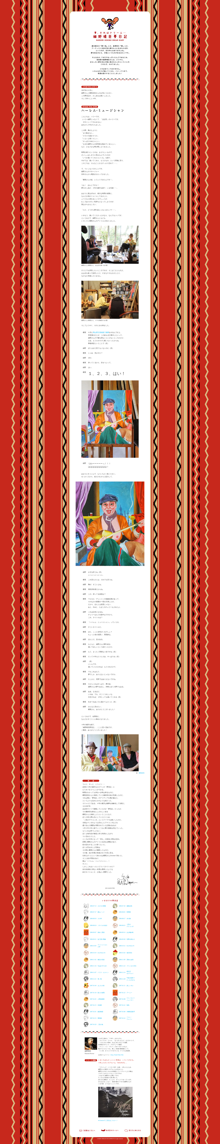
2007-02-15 (93, 1005)
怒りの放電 (101, 992)
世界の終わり (131, 939)
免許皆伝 (129, 953)
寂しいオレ (130, 985)
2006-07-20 (122, 906)
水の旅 (129, 918)
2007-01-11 (122, 985)
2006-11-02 (93, 959)
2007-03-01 (93, 1011)
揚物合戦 (129, 906)
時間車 (129, 912)
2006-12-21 (93, 979)
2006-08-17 (122, 918)
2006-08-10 (93, 918)
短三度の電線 (102, 939)
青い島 (100, 979)
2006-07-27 (93, 912)
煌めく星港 (101, 932)
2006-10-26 (122, 953)
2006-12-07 (93, 972)
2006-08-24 (93, 925)
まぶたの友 (101, 985)
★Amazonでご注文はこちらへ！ (108, 1120)
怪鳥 (128, 1005)
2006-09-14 (122, 932)
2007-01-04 (93, 985)
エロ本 (100, 918)
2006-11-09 (122, 959)
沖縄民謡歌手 (131, 1011)
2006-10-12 (122, 946)
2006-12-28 (122, 979)
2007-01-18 (93, 992)
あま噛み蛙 (130, 932)
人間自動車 (101, 999)
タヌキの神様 (102, 906)
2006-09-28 (122, 939)
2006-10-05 (93, 946)
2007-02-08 (122, 999)
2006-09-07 (93, 932)
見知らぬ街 (130, 959)
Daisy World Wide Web (117, 1055)
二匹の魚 (100, 1024)
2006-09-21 (93, 939)
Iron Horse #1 (130, 946)
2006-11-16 (93, 966)
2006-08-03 (122, 912)
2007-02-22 (122, 1005)
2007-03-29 (93, 1024)
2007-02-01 (93, 999)
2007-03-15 (93, 1018)
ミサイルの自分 (102, 925)
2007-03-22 (122, 1018)
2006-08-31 (122, 925)
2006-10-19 (93, 953)
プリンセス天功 (131, 966)
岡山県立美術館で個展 (101, 332)
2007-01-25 (122, 992)
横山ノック (101, 912)
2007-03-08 (122, 1011)
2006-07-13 (93, 906)
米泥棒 (100, 1005)
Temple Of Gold (102, 966)
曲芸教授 (100, 1011)
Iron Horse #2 (101, 953)
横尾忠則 (141, 773)
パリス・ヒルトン (103, 972)
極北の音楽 (101, 959)
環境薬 (100, 1018)
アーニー (129, 992)
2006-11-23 (122, 966)
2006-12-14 (122, 972)
